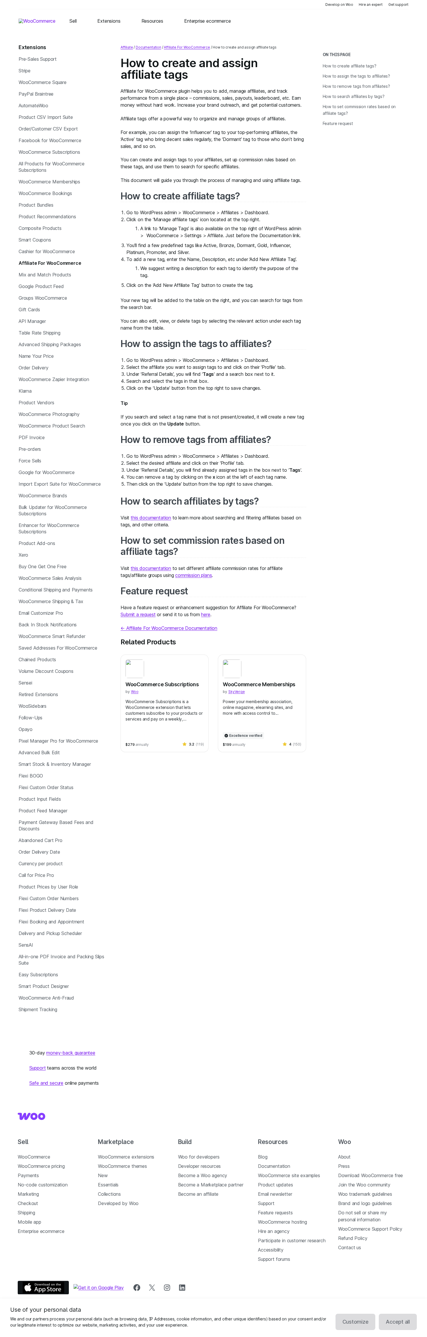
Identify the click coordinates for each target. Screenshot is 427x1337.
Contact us (349, 1247)
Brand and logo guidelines (365, 1203)
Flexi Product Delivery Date (47, 910)
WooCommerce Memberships (49, 182)
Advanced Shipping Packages (50, 344)
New (102, 1175)
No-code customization (42, 1185)
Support (37, 1068)
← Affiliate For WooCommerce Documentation (169, 628)
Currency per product (40, 863)
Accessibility (271, 1250)
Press (344, 1166)
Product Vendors (36, 402)
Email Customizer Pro (41, 613)
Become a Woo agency (202, 1175)
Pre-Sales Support (38, 59)
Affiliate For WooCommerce (50, 263)
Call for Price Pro (36, 875)
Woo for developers (199, 1157)
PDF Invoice (32, 437)
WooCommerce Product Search (52, 426)
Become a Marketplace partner (210, 1185)
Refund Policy (352, 1238)
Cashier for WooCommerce (47, 251)
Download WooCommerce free (370, 1175)
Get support (398, 4)
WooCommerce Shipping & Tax (51, 601)
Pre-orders (30, 449)
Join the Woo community (364, 1185)
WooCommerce (34, 1157)
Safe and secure (46, 1083)
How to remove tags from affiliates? (196, 439)
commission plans (193, 575)
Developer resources (199, 1166)
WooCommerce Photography (49, 414)
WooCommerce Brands (43, 495)
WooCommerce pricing (41, 1166)
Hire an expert (371, 4)
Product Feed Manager (43, 811)
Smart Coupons (35, 240)
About (344, 1157)
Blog (262, 1157)
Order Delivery (34, 368)
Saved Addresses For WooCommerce (58, 648)
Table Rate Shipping (39, 333)
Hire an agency (274, 1231)
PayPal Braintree (36, 94)
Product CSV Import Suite (46, 117)
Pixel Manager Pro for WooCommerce (58, 741)
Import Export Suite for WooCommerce (60, 484)
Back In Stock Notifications (48, 625)
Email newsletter (275, 1194)
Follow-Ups (30, 718)
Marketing (28, 1194)
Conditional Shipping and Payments (56, 590)
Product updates (275, 1185)
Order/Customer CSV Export (48, 129)
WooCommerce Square (43, 82)
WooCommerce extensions (126, 1157)
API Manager (32, 321)
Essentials (108, 1185)
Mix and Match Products (45, 275)
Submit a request (138, 614)
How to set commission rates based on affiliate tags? (202, 546)
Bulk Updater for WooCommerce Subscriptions (53, 510)
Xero (23, 555)
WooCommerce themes (122, 1166)
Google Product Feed (41, 286)
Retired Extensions (38, 694)
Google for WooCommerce (47, 472)
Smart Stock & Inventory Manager (55, 764)
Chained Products (37, 659)
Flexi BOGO (31, 776)
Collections (109, 1194)
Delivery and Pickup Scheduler (50, 933)
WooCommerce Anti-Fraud (46, 998)
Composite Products (40, 228)
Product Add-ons (37, 543)
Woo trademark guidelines (365, 1194)
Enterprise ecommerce (41, 1231)
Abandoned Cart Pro (40, 840)
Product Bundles (36, 205)
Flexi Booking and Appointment (51, 922)
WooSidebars (32, 706)
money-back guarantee (70, 1053)
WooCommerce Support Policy (370, 1229)
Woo (134, 691)
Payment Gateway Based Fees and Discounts (56, 825)
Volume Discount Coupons (46, 671)
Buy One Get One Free (42, 566)
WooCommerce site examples (289, 1175)
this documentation (151, 518)
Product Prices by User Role (48, 887)
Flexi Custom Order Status (46, 787)
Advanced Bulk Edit (39, 752)
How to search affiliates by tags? (190, 501)
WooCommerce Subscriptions (49, 152)
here (205, 614)
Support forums (274, 1259)
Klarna (25, 391)
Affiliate (127, 47)
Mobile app (29, 1222)
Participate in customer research (291, 1240)
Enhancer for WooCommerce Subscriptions (49, 528)
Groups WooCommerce (43, 298)
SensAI (26, 945)
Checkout (28, 1203)
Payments (28, 1175)
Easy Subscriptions (38, 974)
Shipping (26, 1213)
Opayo (26, 729)
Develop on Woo (339, 4)
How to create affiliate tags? (180, 196)
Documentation (148, 47)
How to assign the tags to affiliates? (196, 343)
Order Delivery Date (39, 852)
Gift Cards (29, 309)
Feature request (154, 591)
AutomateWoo (33, 105)
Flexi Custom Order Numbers (48, 898)
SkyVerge (236, 691)
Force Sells (30, 461)
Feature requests (275, 1213)
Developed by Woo (118, 1203)
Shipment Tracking (38, 1009)
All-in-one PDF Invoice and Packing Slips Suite (61, 960)
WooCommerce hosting (282, 1222)
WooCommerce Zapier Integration (54, 379)
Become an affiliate (198, 1194)
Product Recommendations (47, 216)
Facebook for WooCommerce (50, 140)
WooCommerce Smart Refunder (52, 636)
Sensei (25, 683)
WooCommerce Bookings (45, 193)
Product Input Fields (40, 799)
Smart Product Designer (44, 986)
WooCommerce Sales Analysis (50, 578)
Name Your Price (36, 356)
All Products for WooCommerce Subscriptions (52, 167)
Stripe (25, 71)
